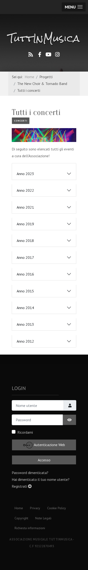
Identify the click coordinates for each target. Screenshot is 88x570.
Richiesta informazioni (30, 528)
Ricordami (25, 432)
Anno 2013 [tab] (25, 324)
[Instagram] (57, 54)
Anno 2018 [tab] (25, 240)
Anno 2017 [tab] (25, 257)
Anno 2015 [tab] (25, 291)
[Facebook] (39, 54)
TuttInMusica (44, 38)
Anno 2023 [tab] (25, 173)
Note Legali (43, 518)
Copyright (21, 518)
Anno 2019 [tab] (25, 224)
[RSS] (30, 54)
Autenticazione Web (49, 444)
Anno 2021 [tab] (25, 207)
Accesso (44, 460)
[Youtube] (48, 54)
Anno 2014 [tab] (25, 307)
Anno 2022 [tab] (25, 190)
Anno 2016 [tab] (25, 274)
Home (19, 508)
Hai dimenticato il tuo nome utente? (40, 479)
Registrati (20, 486)
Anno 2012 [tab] (25, 341)
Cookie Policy (56, 508)
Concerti (20, 120)
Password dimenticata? (30, 472)
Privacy (35, 508)
